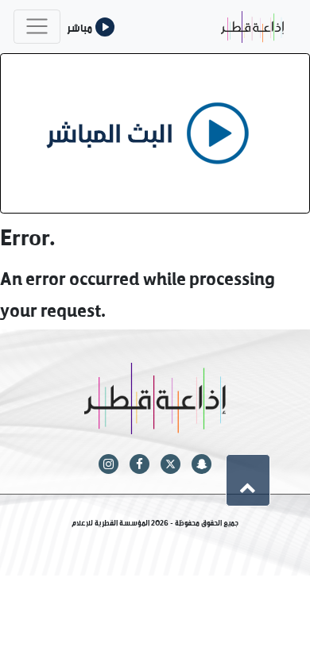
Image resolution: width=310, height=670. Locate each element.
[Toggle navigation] (37, 27)
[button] (248, 480)
